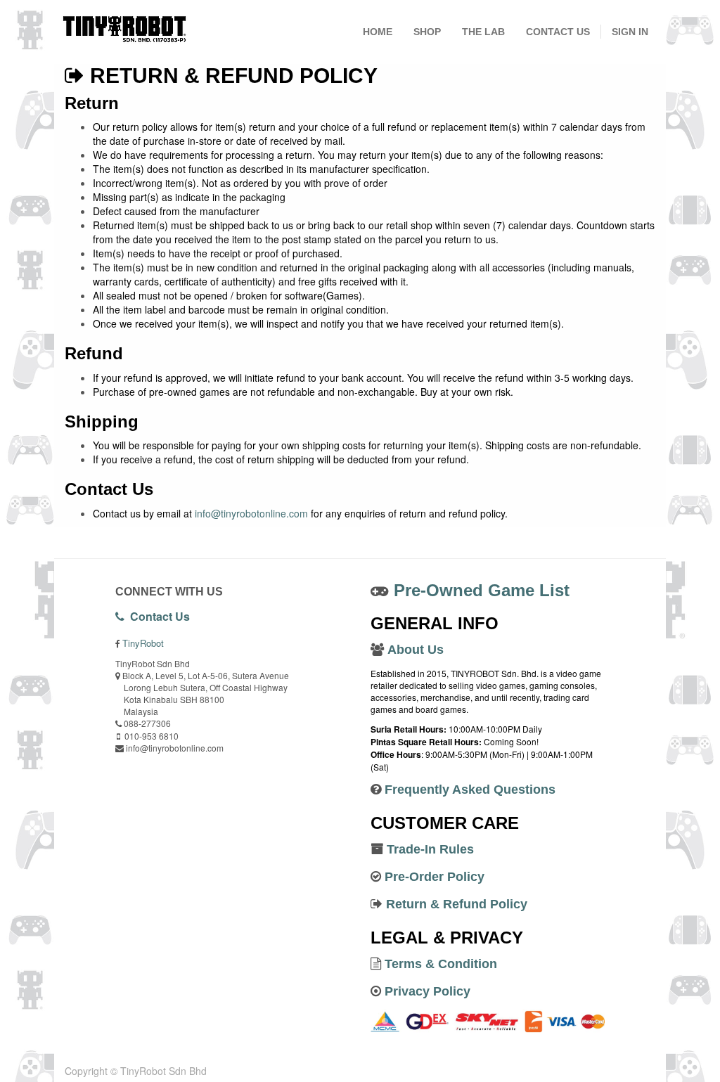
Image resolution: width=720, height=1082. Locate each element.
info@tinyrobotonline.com (251, 513)
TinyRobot (143, 643)
